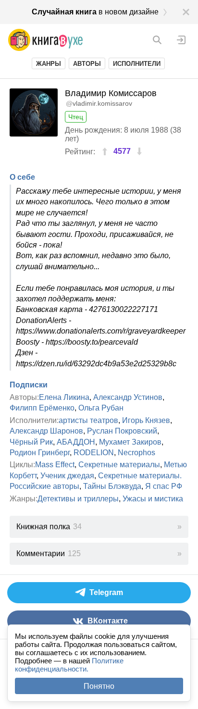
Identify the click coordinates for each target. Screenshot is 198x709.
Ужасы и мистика (153, 499)
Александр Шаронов (46, 431)
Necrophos (136, 452)
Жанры (48, 63)
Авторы (87, 63)
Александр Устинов (127, 397)
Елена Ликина (64, 397)
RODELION (94, 452)
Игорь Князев (146, 420)
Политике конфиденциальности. (69, 665)
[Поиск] (157, 39)
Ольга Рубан (101, 408)
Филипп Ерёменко (42, 408)
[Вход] (181, 39)
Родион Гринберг (40, 452)
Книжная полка (49, 526)
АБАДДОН (76, 442)
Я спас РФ (163, 486)
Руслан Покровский (122, 431)
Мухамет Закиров (130, 442)
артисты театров (88, 420)
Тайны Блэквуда (112, 486)
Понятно (99, 686)
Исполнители (137, 63)
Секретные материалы (119, 464)
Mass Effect (54, 464)
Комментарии (48, 553)
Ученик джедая (67, 476)
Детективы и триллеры (78, 499)
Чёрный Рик (31, 442)
